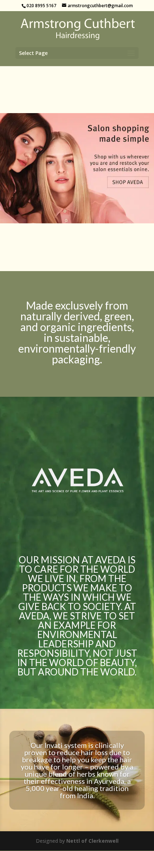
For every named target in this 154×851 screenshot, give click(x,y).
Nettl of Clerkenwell (92, 840)
